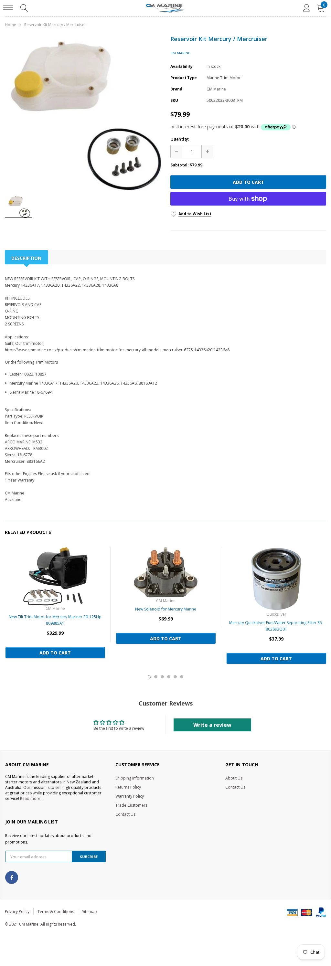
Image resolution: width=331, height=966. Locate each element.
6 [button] (181, 676)
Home (10, 24)
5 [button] (175, 676)
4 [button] (168, 676)
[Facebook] (11, 877)
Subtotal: (179, 165)
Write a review (212, 724)
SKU (174, 100)
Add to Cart (248, 182)
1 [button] (149, 676)
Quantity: (179, 139)
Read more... (31, 798)
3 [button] (162, 676)
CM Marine (180, 52)
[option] (83, 113)
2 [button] (155, 676)
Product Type (183, 77)
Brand (176, 89)
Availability (181, 66)
